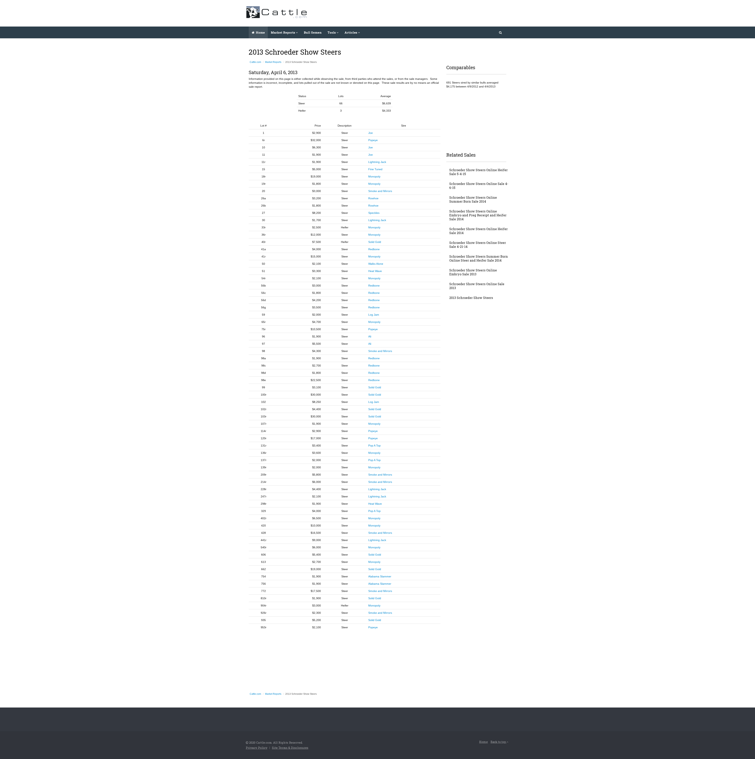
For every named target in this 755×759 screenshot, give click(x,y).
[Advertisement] (437, 13)
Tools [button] (332, 32)
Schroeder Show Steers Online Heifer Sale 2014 (478, 231)
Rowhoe (373, 198)
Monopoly (374, 176)
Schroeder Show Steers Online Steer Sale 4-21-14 (477, 245)
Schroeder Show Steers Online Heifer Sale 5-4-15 (478, 172)
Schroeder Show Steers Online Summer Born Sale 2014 (473, 199)
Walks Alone (375, 263)
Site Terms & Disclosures (290, 748)
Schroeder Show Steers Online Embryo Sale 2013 (473, 272)
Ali (369, 336)
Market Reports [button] (283, 32)
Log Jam (373, 314)
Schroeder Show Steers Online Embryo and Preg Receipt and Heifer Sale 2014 (477, 215)
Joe (370, 132)
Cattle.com (255, 62)
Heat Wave (375, 271)
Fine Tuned (375, 169)
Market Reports (273, 62)
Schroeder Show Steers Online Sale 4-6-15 (478, 186)
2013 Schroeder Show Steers (471, 298)
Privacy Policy (256, 748)
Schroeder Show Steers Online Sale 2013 (476, 286)
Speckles (373, 212)
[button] (500, 32)
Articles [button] (351, 32)
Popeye (373, 140)
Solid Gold (374, 242)
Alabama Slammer (379, 576)
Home (260, 32)
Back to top (498, 742)
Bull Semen (313, 32)
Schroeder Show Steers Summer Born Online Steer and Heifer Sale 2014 (478, 258)
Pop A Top (374, 445)
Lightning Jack (377, 162)
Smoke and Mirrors (380, 191)
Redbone (374, 249)
